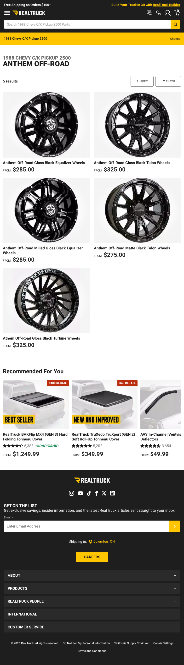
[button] (92, 575)
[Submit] (174, 526)
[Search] (175, 24)
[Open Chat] (149, 13)
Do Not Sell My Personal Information (86, 643)
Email (8, 517)
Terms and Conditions (92, 651)
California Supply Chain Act (132, 643)
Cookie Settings (163, 643)
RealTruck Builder (166, 5)
